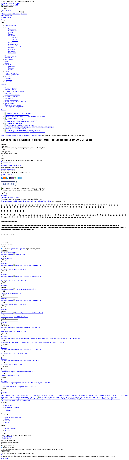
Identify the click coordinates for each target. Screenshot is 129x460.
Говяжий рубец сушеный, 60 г (10, 375)
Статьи (7, 419)
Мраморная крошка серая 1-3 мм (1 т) (13, 364)
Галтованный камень (35, 135)
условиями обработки (18, 249)
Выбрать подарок (6, 174)
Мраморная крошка (11, 25)
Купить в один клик (14, 165)
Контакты (11, 49)
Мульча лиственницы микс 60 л (11, 293)
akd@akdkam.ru (6, 17)
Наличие (10, 197)
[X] (10, 178)
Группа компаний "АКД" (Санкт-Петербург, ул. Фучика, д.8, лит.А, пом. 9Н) (26, 201)
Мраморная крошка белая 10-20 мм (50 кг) (14, 353)
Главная (3, 135)
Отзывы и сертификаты (12, 407)
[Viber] (12, 178)
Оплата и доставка (14, 44)
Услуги (10, 34)
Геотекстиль (12, 29)
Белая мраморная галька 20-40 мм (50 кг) (14, 331)
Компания (11, 36)
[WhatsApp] (15, 178)
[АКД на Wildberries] (15, 14)
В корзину (4, 165)
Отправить (5, 250)
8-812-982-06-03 (6, 10)
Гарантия (11, 47)
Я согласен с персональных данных (21, 249)
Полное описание (6, 162)
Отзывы (14, 39)
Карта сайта (12, 53)
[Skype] (18, 178)
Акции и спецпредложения (13, 417)
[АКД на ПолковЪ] (23, 14)
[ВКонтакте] (2, 178)
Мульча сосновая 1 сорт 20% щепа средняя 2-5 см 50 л (18, 387)
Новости (15, 41)
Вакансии (15, 37)
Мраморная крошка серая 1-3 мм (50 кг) (13, 304)
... (5, 27)
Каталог (11, 42)
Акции (10, 32)
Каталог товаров (11, 135)
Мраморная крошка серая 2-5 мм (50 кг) (13, 269)
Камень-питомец (6, 258)
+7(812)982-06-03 (6, 15)
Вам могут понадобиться (9, 252)
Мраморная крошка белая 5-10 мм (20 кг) (14, 280)
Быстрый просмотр (7, 254)
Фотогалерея (12, 30)
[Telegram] (20, 178)
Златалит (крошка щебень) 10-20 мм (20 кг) (15, 317)
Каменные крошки (23, 135)
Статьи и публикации (15, 46)
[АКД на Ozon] (8, 14)
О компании (8, 405)
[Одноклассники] (4, 178)
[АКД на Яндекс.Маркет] (3, 14)
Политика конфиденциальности (11, 455)
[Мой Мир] (7, 178)
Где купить (11, 51)
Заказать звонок (6, 438)
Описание (4, 197)
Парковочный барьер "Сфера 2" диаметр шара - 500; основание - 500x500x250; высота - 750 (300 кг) (33, 342)
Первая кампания (8, 447)
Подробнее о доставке (8, 169)
